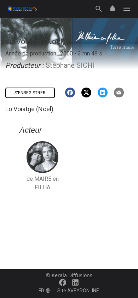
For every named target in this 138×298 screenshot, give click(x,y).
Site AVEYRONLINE (78, 290)
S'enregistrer (30, 92)
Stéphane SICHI (70, 65)
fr (41, 290)
